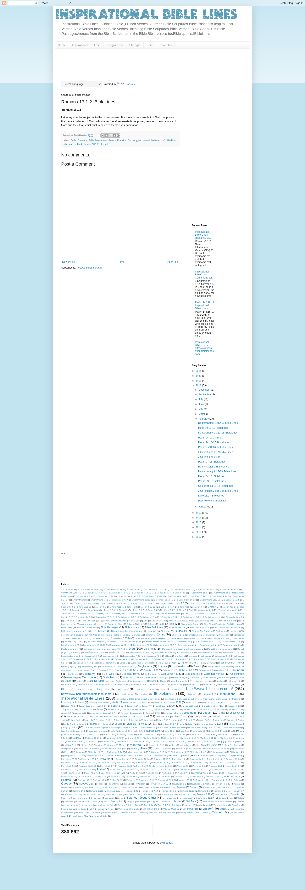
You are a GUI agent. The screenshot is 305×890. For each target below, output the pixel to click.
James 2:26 (189, 709)
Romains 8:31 (166, 787)
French (197, 666)
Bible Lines (66, 627)
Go (103, 674)
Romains (76, 787)
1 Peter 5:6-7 (152, 610)
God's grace (237, 673)
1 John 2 (192, 603)
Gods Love (238, 677)
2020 (199, 375)
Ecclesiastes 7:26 (152, 656)
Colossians (224, 635)
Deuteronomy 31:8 (187, 645)
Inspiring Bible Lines (72, 702)
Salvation (235, 794)
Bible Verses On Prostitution (226, 627)
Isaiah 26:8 (145, 702)
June (202, 404)
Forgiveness (115, 45)
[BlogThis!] (106, 135)
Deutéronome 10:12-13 (206, 642)
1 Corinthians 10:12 (205, 589)
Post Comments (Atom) (89, 267)
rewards (65, 787)
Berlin (73, 140)
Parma (156, 748)
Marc (83, 734)
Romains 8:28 (149, 787)
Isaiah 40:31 (191, 702)
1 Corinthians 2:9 (84, 596)
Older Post (172, 261)
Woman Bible (110, 812)
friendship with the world (219, 666)
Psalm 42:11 (218, 773)
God (111, 673)
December (205, 389)
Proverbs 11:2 (179, 759)
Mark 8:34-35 (195, 734)
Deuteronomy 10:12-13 (94, 645)
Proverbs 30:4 (215, 766)
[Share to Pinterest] (118, 135)
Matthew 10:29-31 (94, 738)
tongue (188, 805)
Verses (111, 809)
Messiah (230, 741)
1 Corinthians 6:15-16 (152, 596)
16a (186, 614)
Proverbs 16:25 (105, 762)
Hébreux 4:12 (85, 684)
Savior (64, 798)
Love (97, 45)
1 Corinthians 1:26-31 (181, 589)
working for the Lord (189, 812)
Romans (194, 787)
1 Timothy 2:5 (101, 614)
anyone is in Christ (228, 621)
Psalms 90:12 (116, 780)
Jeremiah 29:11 (153, 713)
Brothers (208, 631)
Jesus (207, 712)
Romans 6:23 (167, 794)
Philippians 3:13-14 (158, 752)
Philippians (78, 752)
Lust (225, 731)
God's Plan (128, 677)
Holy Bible (103, 689)
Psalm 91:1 (180, 776)
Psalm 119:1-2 (166, 769)
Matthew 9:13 (140, 741)
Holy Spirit (122, 689)
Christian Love (195, 635)
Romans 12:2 (113, 791)
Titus (137, 805)
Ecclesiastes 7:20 (131, 656)
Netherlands (185, 745)
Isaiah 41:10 (222, 702)
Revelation (140, 783)
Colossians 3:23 (99, 638)
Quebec (66, 783)
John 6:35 (190, 720)
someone (69, 801)
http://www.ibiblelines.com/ (151, 140)
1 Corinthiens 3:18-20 (210, 600)
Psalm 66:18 (147, 776)
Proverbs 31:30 (233, 766)
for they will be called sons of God (117, 666)
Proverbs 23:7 (107, 766)
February (204, 418)
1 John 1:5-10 (120, 603)
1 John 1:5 (104, 603)
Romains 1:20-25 (110, 787)
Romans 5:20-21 (114, 794)
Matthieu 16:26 (158, 741)
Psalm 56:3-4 (84, 776)
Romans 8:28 (203, 794)
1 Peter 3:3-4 (92, 610)
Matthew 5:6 (226, 738)
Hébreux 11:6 (234, 681)
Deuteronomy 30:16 (142, 645)
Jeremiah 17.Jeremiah (131, 713)
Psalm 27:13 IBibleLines (212, 461)
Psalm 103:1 (130, 769)
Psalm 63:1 (131, 776)
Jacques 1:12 (233, 706)
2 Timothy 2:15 (88, 621)
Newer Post (68, 261)
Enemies (193, 656)
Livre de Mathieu (205, 724)
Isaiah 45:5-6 (85, 706)
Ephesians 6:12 (222, 659)
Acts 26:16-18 (158, 621)
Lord (220, 723)
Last (155, 724)
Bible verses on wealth (72, 631)
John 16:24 (134, 720)
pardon (134, 748)
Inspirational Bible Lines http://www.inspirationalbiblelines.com (204, 348)
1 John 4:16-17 (166, 607)
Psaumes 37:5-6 (165, 780)
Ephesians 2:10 (222, 656)
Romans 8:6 (221, 794)
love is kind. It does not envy (171, 728)
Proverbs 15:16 (214, 759)
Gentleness (72, 674)
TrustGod (236, 805)
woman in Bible (128, 812)
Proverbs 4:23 (68, 769)
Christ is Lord (178, 635)
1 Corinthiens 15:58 (163, 600)
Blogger (167, 842)
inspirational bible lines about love (182, 699)
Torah (199, 805)
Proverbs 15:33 (233, 759)
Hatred (163, 681)
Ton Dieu (176, 805)
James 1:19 (128, 709)
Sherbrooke (201, 798)
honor (152, 689)
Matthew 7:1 (92, 741)
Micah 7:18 (70, 745)
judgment (81, 724)
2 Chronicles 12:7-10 (218, 614)
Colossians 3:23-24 (121, 638)
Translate (130, 84)
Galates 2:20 (105, 670)
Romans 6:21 (150, 794)
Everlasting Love (153, 663)
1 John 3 (236, 603)
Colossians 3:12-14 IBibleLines (215, 485)
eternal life (111, 663)
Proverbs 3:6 (198, 766)
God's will (194, 677)
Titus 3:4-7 (162, 805)
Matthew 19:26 (132, 738)
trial (208, 805)
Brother (195, 631)
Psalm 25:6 (104, 773)
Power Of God (144, 755)
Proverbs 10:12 (123, 759)
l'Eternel (107, 724)
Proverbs (105, 759)
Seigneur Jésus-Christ (141, 797)
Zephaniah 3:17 (99, 816)
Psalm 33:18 (152, 773)
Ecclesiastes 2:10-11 (208, 652)
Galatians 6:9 (221, 670)
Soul (95, 801)
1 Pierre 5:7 (182, 610)
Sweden (166, 801)
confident (203, 638)
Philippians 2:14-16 (135, 752)
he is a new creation (202, 681)
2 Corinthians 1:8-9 (125, 617)
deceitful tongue (96, 642)
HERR (64, 689)
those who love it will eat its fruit (97, 805)
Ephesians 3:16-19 (82, 659)
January (203, 506)
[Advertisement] (136, 64)
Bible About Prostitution (215, 624)
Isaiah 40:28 (175, 702)
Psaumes (130, 780)
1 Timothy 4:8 (118, 614)
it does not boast (189, 706)
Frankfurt (122, 140)
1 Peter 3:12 (76, 610)
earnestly (75, 652)
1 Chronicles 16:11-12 (88, 589)
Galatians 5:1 (168, 670)
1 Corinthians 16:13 (141, 593)
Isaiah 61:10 (117, 706)
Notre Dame (210, 745)
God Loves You (169, 673)
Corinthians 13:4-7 (220, 638)
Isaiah (116, 702)
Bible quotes (131, 627)
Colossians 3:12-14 (79, 638)
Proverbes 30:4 (88, 759)
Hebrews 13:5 (193, 684)
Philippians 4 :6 (178, 752)
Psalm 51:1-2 (234, 773)
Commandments (142, 638)
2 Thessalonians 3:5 (234, 617)
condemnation (177, 638)
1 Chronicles (67, 589)
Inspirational (80, 45)
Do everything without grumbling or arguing (183, 649)
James (99, 709)
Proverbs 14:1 (196, 759)
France (112, 140)
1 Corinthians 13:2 (229, 589)
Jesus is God (120, 716)
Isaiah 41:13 (238, 702)
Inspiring (236, 699)
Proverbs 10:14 (142, 759)
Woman (96, 812)
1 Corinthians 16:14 (199, 593)
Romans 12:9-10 (150, 791)
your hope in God (80, 816)
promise (185, 755)
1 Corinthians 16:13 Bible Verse (170, 593)
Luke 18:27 (170, 731)
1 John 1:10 (90, 603)
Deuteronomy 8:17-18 (114, 649)
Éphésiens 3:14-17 (82, 663)
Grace (68, 680)
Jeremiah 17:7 (110, 713)
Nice (198, 745)
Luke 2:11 (184, 731)
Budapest (220, 631)
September (205, 394)
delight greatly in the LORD (159, 642)
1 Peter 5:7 (167, 610)
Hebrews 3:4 (209, 684)
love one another (232, 728)
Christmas (210, 635)
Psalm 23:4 (89, 773)
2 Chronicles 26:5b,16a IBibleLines (218, 490)
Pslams (237, 780)
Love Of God (213, 728)
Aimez (191, 621)
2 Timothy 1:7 (70, 621)
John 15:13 (119, 720)
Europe (123, 663)
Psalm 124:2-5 (219, 769)
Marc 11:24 (94, 734)
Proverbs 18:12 (160, 762)
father (213, 663)
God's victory (179, 677)
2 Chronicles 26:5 (82, 617)
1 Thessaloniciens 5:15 (228, 610)
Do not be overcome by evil (220, 649)
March (202, 414)
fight (72, 666)
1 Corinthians (133, 589)
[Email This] (102, 135)
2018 (199, 385)
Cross (80, 641)
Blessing (152, 631)
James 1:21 (144, 709)
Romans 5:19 (237, 791)
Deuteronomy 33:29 (209, 645)
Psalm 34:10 (168, 773)
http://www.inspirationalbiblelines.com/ (86, 693)
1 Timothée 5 (84, 614)
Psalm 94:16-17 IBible (210, 437)
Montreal (136, 744)
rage (101, 784)
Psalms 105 (83, 780)
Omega (236, 745)
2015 (199, 522)
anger (212, 621)
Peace (179, 748)
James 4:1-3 (235, 709)
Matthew (76, 738)
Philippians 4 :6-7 (198, 752)
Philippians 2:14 (114, 752)
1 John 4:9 (227, 607)
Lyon (233, 731)
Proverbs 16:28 (124, 762)
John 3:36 (177, 720)
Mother (172, 745)
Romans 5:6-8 (133, 794)
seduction (109, 798)
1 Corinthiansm (79, 600)
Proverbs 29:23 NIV (145, 766)
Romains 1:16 (91, 787)
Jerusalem (189, 712)
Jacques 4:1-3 (85, 709)
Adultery (172, 621)
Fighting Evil (84, 666)
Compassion (160, 638)
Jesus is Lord (75, 144)
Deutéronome (183, 642)
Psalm (100, 769)
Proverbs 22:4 (68, 766)
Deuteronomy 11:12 (119, 645)
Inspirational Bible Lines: (215, 699)
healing (220, 681)
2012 (199, 536)
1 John (76, 603)
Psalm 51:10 (67, 776)
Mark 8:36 (210, 734)
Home (62, 45)
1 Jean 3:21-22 (231, 600)
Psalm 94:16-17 (232, 776)
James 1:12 (113, 709)
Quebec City (86, 783)
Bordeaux (82, 140)
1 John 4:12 (131, 607)
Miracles (111, 745)
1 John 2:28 (222, 603)
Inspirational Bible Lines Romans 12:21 (203, 234)
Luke (113, 731)
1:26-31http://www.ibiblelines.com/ (164, 614)
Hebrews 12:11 (157, 684)
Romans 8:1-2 (185, 794)
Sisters (240, 798)
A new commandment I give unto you (122, 621)
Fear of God (225, 662)
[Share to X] (110, 135)
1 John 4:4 (198, 607)
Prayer (173, 755)
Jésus (222, 713)
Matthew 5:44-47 (208, 738)
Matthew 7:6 (124, 741)
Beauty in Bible (115, 624)
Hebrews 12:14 (175, 684)
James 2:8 (204, 709)
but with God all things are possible (102, 635)
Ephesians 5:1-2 (123, 659)
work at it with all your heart (162, 812)
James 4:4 (66, 713)
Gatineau (238, 670)
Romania (181, 787)
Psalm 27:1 (119, 773)
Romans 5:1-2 (220, 791)
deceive (112, 642)
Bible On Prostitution (86, 627)
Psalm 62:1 (100, 776)
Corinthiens (238, 638)
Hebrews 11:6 (120, 684)
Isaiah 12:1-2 (129, 702)
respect (127, 784)
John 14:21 (76, 720)
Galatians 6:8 (205, 670)
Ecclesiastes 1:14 (163, 652)
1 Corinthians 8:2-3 (197, 596)
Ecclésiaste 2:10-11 (94, 652)
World (205, 812)
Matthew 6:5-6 (75, 741)
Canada (138, 635)
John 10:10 (229, 717)
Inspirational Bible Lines (82, 698)
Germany (132, 140)
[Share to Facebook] (114, 135)
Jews (195, 717)
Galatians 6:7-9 (186, 670)
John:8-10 (204, 720)
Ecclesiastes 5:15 (69, 656)
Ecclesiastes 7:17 (110, 656)
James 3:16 (218, 709)
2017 (199, 512)
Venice (101, 809)
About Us (166, 45)
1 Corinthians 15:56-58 (94, 593)
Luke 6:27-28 (199, 731)
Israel (172, 705)
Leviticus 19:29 (168, 724)
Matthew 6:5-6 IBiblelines (212, 500)
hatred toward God (180, 681)
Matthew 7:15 (107, 741)
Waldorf (208, 808)
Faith (150, 45)
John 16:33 (149, 720)
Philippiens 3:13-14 (73, 755)
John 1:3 (215, 717)
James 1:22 (159, 709)
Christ (161, 634)
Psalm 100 (115, 769)
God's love (89, 677)
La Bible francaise (137, 723)
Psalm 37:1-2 (184, 773)
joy (242, 720)
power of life (160, 755)
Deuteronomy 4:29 (232, 645)
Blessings (165, 631)
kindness (94, 724)
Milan (100, 745)
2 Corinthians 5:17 (168, 617)
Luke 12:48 (154, 731)
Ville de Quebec (171, 809)
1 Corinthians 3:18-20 (127, 596)
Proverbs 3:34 (165, 766)
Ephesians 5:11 (142, 659)
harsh (112, 681)
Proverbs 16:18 (86, 762)
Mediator (208, 741)
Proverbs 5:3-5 (86, 769)
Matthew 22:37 (150, 738)
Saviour (97, 798)
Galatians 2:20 (151, 670)
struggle (130, 801)
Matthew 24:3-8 (168, 738)
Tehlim (177, 801)
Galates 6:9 (120, 670)
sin (212, 798)
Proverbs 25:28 (125, 766)
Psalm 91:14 (213, 776)
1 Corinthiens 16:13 (186, 600)
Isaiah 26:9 (159, 702)
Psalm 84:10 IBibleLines (212, 476)
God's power (143, 677)
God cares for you (131, 674)
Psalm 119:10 (183, 769)
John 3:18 (163, 720)
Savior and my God (80, 798)
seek (120, 798)
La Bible (118, 724)
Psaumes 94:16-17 (221, 780)
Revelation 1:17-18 (159, 784)
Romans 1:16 (209, 787)
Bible (171, 623)
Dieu (132, 648)
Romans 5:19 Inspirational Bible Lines (83, 794)
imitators (192, 694)
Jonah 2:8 (218, 720)
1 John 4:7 (212, 606)
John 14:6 (90, 720)
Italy (65, 144)
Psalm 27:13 (135, 773)
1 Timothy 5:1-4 (136, 614)
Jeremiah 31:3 (171, 713)
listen (190, 724)
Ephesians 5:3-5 (202, 659)
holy (90, 689)
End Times (179, 656)
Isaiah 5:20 (101, 706)
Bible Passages (109, 627)
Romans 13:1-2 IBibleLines (213, 466)
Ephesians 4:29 (103, 659)
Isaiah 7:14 (132, 706)
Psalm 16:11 (74, 773)
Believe (151, 624)
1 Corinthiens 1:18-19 (117, 600)
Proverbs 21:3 (234, 762)
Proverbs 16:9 (142, 762)
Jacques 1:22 (67, 709)
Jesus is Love (162, 717)
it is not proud (208, 706)
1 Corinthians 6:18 (175, 596)
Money (122, 745)
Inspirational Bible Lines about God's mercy (138, 699)
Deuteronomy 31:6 (165, 645)
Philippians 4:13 (218, 752)
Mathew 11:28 (226, 734)
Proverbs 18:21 (197, 762)
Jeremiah (94, 713)
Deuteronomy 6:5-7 (70, 649)
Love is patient (196, 728)
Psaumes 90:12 (184, 780)
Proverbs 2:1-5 (216, 762)
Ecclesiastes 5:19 (90, 656)
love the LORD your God (73, 731)
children (149, 635)
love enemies (147, 728)
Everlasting (136, 663)
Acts (145, 621)
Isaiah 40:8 (206, 702)
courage (69, 642)
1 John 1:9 (178, 603)
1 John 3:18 (67, 607)
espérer (98, 663)
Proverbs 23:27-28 (87, 766)
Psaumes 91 (202, 780)
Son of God (83, 801)
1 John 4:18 (183, 607)
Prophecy (221, 755)
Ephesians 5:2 (183, 659)
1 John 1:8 (164, 603)
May (201, 409)
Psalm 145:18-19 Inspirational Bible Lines (204, 305)
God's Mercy (110, 677)
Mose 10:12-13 (156, 745)
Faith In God (189, 662)
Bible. (91, 631)
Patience (167, 748)
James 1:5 (174, 709)
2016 (199, 517)
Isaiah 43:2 (69, 706)
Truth (83, 809)
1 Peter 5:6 (136, 610)
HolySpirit (140, 689)
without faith (83, 812)
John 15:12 (104, 720)
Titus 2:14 (149, 805)
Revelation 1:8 (179, 784)
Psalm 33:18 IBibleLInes (212, 481)
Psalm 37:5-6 (201, 773)
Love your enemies (98, 731)
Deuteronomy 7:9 (92, 649)
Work (142, 812)
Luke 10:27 (124, 731)
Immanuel (208, 694)
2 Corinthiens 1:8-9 (209, 456)
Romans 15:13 (187, 791)
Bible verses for (177, 627)
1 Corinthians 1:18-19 (155, 589)
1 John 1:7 (150, 603)
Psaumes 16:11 (146, 780)
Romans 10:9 (78, 791)
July (201, 399)
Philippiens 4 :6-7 (95, 755)
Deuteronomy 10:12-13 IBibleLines (218, 432)
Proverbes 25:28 (69, 759)
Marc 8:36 (108, 734)
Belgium (130, 624)
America (202, 621)
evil (166, 663)
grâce (80, 681)
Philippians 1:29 (95, 752)
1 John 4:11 (115, 607)
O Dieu (225, 745)
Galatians (135, 670)
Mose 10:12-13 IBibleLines (213, 427)
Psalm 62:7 (116, 776)
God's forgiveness (214, 673)
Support (154, 801)
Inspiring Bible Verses (99, 702)
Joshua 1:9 (232, 720)
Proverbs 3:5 (182, 766)
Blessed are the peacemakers (127, 631)
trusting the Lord (69, 809)
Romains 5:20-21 (130, 787)
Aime (182, 621)
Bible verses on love (199, 627)
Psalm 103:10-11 (148, 769)
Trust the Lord (220, 805)
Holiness (80, 689)
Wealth (223, 809)
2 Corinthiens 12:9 (212, 617)
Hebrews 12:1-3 (138, 684)
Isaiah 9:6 (160, 706)
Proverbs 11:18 (161, 759)
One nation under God (88, 748)
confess (191, 638)
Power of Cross (125, 755)
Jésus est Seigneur (99, 716)
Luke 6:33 (214, 731)
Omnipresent (67, 748)
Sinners (222, 798)
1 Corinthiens (96, 600)
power (110, 755)
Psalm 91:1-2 (196, 776)
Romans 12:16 (96, 791)
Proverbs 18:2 (179, 762)
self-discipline (169, 798)
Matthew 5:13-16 (188, 738)
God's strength (161, 677)
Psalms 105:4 (99, 780)
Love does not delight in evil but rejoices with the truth (110, 728)
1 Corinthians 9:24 (218, 596)
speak (104, 801)
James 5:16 (80, 713)
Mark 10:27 (151, 734)
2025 (199, 370)
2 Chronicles (198, 614)
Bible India (235, 624)
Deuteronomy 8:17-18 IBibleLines (217, 471)
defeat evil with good (130, 642)
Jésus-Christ (180, 716)
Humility (143, 694)
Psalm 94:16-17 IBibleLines (213, 442)
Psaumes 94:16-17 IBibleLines (215, 447)
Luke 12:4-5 (139, 731)
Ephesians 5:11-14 (163, 659)
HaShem (151, 681)
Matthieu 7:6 (194, 741)
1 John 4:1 (100, 607)
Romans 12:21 (131, 791)
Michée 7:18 (87, 745)
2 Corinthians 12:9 (147, 617)
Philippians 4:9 (237, 752)
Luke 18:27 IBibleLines (211, 495)
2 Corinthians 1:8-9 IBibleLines (215, 452)
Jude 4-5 (68, 724)
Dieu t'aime (150, 648)
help (238, 684)
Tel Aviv (191, 801)
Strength (134, 45)
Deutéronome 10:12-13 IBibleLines (218, 422)
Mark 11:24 (165, 734)
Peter (67, 752)
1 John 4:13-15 (147, 607)
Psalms (66, 779)
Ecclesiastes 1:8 (185, 652)
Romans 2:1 (204, 791)
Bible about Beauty (190, 624)
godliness (224, 677)
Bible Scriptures (154, 627)
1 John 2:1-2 (207, 603)
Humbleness (127, 694)
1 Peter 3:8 (107, 610)
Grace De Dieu (95, 680)
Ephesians (206, 656)
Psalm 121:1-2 (201, 769)
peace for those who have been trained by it (207, 748)
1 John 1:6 (136, 603)
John (204, 716)
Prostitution (235, 755)
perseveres (238, 748)
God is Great (151, 674)
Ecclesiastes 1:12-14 (140, 652)
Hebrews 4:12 (225, 684)
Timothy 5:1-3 (124, 805)
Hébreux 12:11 (68, 684)
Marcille (130, 734)
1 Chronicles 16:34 (113, 589)
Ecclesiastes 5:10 (231, 652)
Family (203, 663)
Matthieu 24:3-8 (176, 741)
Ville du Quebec (190, 809)
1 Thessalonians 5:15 (202, 610)
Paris (144, 748)
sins (231, 798)
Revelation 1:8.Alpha (200, 784)
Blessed (102, 631)
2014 (199, 527)
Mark (139, 734)
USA (92, 809)
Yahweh (217, 812)
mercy (219, 741)
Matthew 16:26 (114, 738)
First (96, 666)
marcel (120, 734)
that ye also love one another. (217, 801)
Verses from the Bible (128, 809)
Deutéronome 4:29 (70, 645)
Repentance (114, 784)
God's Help (72, 677)
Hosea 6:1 (176, 689)
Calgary (126, 635)
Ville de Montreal (151, 809)
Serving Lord (186, 798)
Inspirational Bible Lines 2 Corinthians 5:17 (204, 274)
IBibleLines (171, 140)
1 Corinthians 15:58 (118, 593)
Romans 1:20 (225, 787)
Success (142, 801)
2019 (199, 380)
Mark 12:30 (180, 734)
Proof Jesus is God (203, 755)
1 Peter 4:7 (122, 610)
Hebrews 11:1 (102, 684)
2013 (199, 532)
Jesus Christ (237, 712)
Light (182, 724)
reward (237, 784)
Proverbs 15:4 (68, 762)
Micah (241, 741)
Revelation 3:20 (222, 784)
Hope (162, 689)
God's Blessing (192, 674)
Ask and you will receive (92, 624)
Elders (168, 656)
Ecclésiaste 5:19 (117, 652)
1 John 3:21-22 (84, 607)
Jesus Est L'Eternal (76, 717)
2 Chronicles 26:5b (103, 617)
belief (141, 624)
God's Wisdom (209, 677)
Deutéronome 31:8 (231, 642)
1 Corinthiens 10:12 (141, 600)
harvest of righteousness (131, 681)
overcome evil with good (115, 748)
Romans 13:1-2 (91, 144)
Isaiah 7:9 (147, 706)
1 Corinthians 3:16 (104, 596)
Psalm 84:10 (164, 776)
